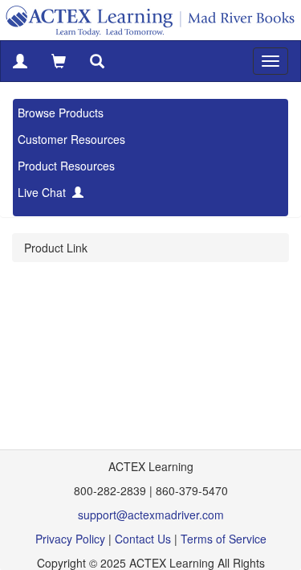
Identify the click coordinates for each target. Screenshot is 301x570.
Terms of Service (223, 539)
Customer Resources (71, 139)
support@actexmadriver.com (151, 514)
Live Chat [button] (45, 192)
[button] (20, 61)
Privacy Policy (70, 539)
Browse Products (61, 113)
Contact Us (143, 539)
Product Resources (66, 166)
